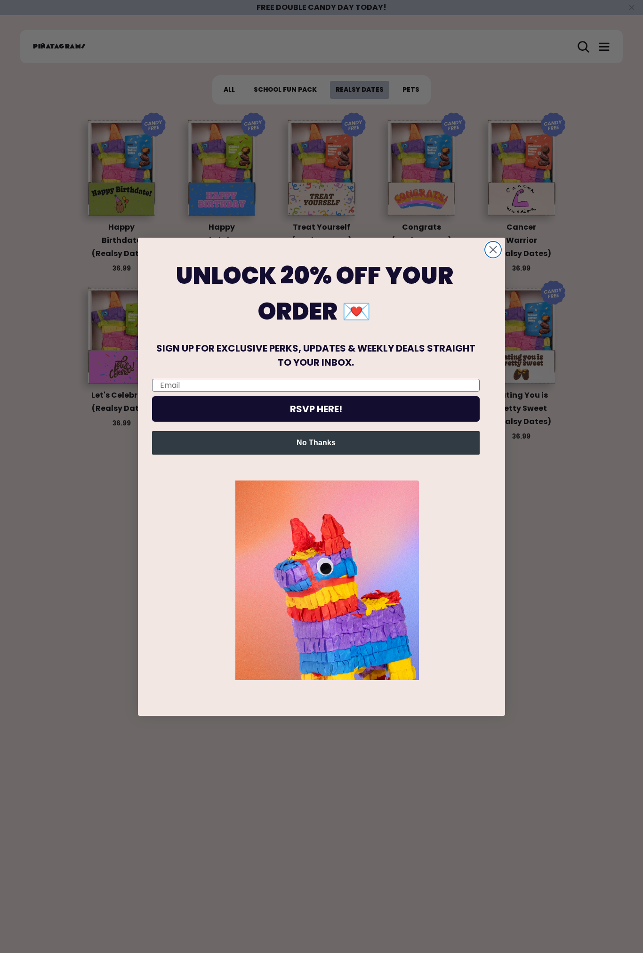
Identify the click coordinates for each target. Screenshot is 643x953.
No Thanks (316, 443)
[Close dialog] (493, 249)
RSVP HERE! (316, 409)
